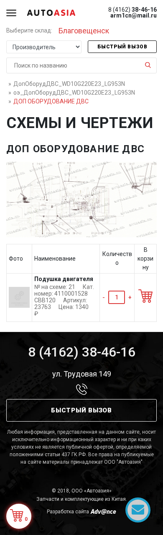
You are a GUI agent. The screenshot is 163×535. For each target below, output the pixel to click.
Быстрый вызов (122, 47)
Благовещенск (84, 30)
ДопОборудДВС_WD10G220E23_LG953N (69, 83)
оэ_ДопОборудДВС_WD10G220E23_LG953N (74, 92)
